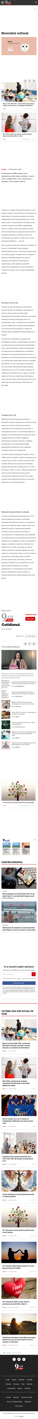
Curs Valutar (19, 1406)
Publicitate (27, 1401)
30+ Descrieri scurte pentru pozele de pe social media (18, 802)
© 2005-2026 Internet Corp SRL (11, 1413)
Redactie (16, 1397)
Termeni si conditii (26, 1397)
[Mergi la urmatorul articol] (34, 8)
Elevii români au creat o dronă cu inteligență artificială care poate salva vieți (17, 1121)
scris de (27, 108)
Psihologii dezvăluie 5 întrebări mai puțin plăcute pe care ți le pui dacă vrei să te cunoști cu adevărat (19, 1339)
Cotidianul (9, 629)
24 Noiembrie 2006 (15, 169)
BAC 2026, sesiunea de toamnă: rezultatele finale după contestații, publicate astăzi (16, 1083)
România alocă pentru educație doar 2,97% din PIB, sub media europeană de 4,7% (17, 1159)
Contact (8, 1397)
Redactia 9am (31, 614)
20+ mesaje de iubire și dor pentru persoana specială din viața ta (15, 1303)
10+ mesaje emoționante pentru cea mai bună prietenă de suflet (18, 1267)
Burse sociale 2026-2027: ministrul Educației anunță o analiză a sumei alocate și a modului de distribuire (16, 1045)
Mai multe (30, 619)
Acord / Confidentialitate (14, 1401)
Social (4, 108)
